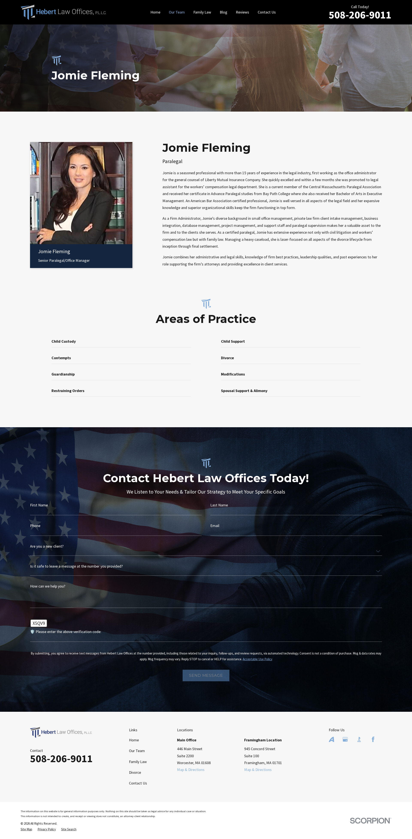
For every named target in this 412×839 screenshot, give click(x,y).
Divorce (135, 772)
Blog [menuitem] (223, 12)
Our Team (137, 750)
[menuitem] (26, 829)
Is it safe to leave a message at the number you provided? (76, 566)
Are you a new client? (47, 546)
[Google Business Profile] (345, 739)
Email (214, 526)
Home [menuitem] (155, 12)
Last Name (219, 505)
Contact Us (138, 783)
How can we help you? (47, 586)
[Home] (63, 12)
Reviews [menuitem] (242, 12)
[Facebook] (373, 739)
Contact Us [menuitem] (267, 12)
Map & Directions (190, 769)
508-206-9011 (360, 14)
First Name (39, 505)
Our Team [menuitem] (177, 12)
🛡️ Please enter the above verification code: (65, 632)
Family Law (138, 761)
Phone (35, 526)
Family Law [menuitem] (202, 12)
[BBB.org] (359, 739)
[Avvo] (331, 739)
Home (134, 740)
